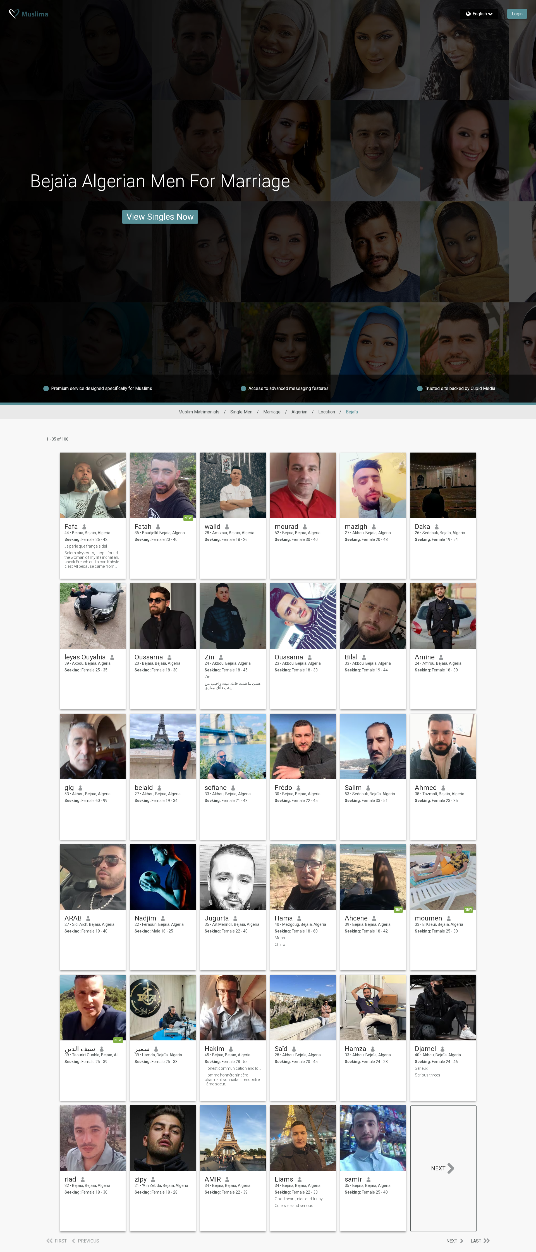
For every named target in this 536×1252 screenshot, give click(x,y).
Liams (284, 1179)
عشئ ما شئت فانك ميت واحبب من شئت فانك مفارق (233, 685)
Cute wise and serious (294, 1205)
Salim (353, 788)
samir (353, 1179)
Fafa (71, 527)
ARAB (73, 918)
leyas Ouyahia (85, 657)
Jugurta (217, 918)
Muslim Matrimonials (198, 412)
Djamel (425, 1049)
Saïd (281, 1049)
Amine (425, 657)
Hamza (355, 1049)
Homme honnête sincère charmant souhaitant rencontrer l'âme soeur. (233, 1079)
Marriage (272, 412)
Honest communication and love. (233, 1068)
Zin (209, 657)
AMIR (213, 1179)
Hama (284, 918)
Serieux (421, 1068)
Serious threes (427, 1075)
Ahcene (356, 918)
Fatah (143, 527)
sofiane (216, 788)
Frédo (283, 788)
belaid (144, 788)
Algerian (299, 412)
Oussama (149, 657)
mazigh (356, 527)
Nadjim (145, 918)
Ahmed (426, 788)
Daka (422, 527)
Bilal (351, 657)
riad (70, 1179)
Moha (280, 938)
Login (517, 13)
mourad (286, 527)
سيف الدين (79, 1049)
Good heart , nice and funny (299, 1199)
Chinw (280, 944)
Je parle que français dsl (85, 546)
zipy (141, 1179)
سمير (142, 1049)
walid (213, 527)
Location (326, 412)
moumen (428, 918)
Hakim (214, 1049)
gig (69, 788)
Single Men (241, 412)
